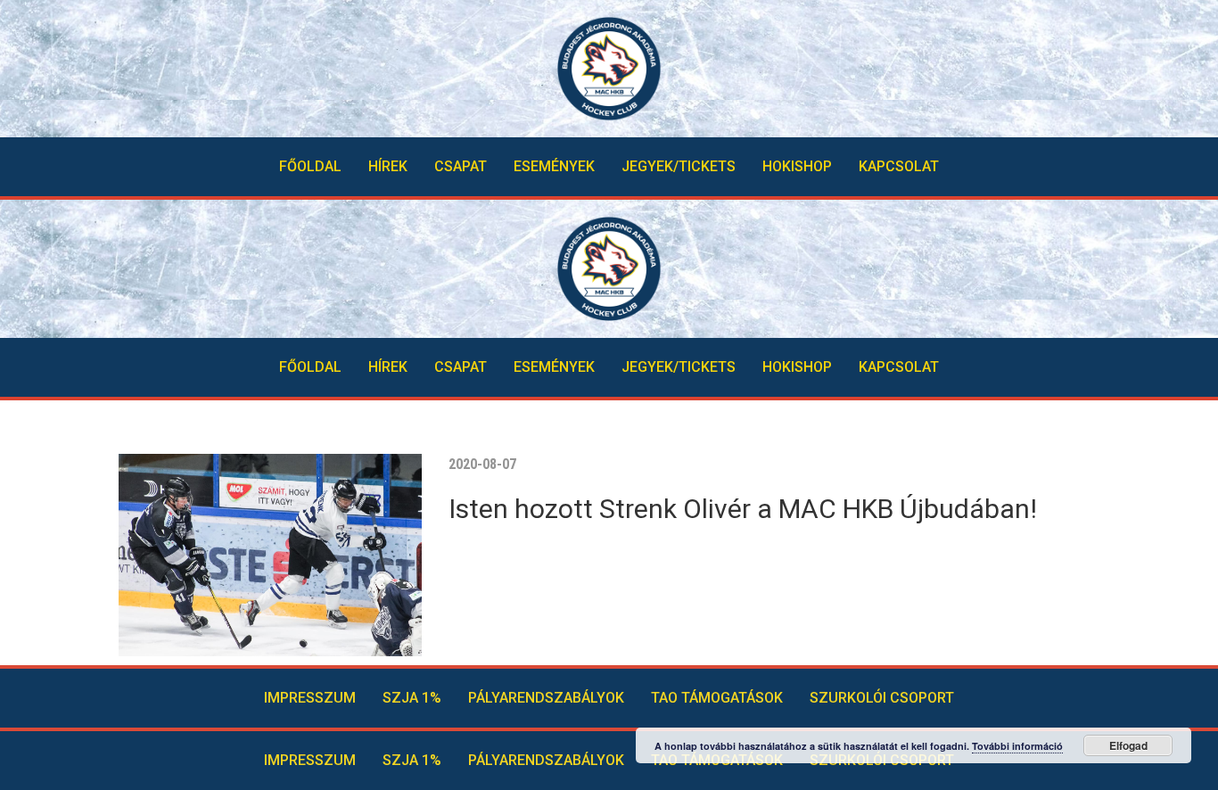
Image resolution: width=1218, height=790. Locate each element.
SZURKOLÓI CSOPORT (882, 697)
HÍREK (387, 166)
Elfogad (1128, 745)
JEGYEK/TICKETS (678, 166)
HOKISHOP (797, 166)
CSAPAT (460, 166)
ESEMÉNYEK (554, 166)
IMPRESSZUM (310, 697)
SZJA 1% (412, 697)
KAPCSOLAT (899, 166)
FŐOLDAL (310, 166)
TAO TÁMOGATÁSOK (717, 697)
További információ (1017, 746)
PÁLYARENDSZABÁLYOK (546, 697)
